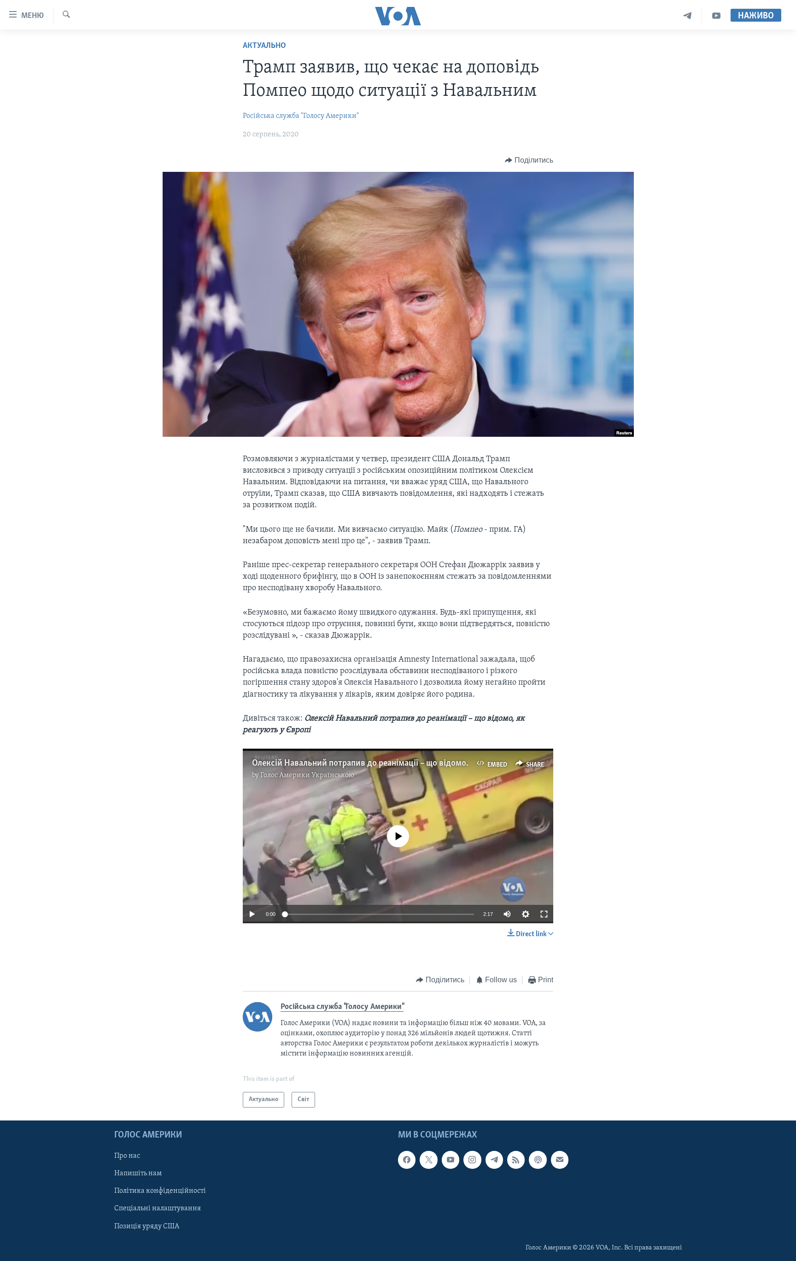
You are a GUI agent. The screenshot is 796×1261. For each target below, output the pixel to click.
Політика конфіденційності (160, 1191)
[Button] (529, 160)
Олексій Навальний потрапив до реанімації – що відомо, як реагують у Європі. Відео (414, 763)
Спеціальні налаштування (157, 1209)
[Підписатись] (559, 1160)
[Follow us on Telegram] (494, 1160)
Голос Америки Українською (307, 775)
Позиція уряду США (146, 1226)
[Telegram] (687, 16)
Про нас (127, 1156)
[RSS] (516, 1160)
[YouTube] (716, 16)
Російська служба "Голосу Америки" (301, 116)
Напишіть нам (138, 1174)
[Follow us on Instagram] (472, 1160)
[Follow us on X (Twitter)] (428, 1160)
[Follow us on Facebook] (407, 1160)
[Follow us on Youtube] (450, 1160)
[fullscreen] (544, 914)
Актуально (264, 46)
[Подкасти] (537, 1160)
